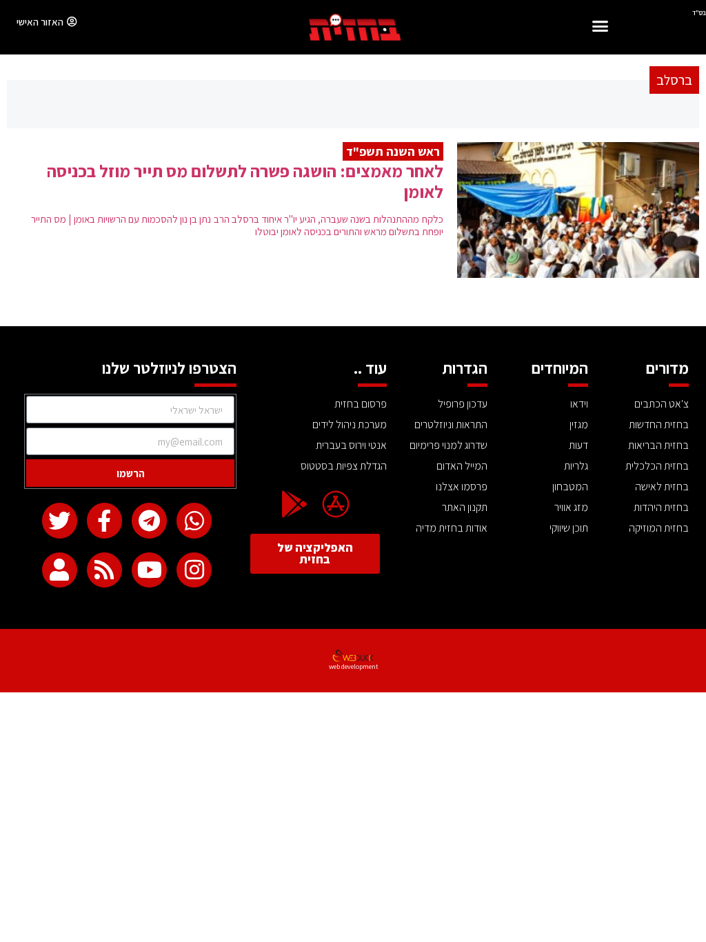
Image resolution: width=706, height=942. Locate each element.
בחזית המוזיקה (659, 528)
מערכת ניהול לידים (349, 424)
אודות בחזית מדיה (451, 528)
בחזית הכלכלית (657, 466)
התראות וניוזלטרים (450, 424)
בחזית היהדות (661, 507)
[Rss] (104, 570)
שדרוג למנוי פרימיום (448, 445)
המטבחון (570, 486)
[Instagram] (194, 570)
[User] (59, 570)
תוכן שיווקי (568, 528)
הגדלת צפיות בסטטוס (344, 466)
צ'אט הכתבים (661, 404)
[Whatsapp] (194, 520)
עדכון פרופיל (462, 404)
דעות (578, 445)
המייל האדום (461, 466)
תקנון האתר (464, 507)
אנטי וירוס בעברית (351, 445)
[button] (600, 28)
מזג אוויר (571, 507)
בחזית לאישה (662, 486)
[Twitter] (59, 520)
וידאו (579, 404)
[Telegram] (149, 520)
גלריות (576, 466)
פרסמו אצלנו (461, 486)
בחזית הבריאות (658, 445)
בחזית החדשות (659, 424)
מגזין (578, 424)
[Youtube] (149, 570)
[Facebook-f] (104, 520)
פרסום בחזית (360, 404)
